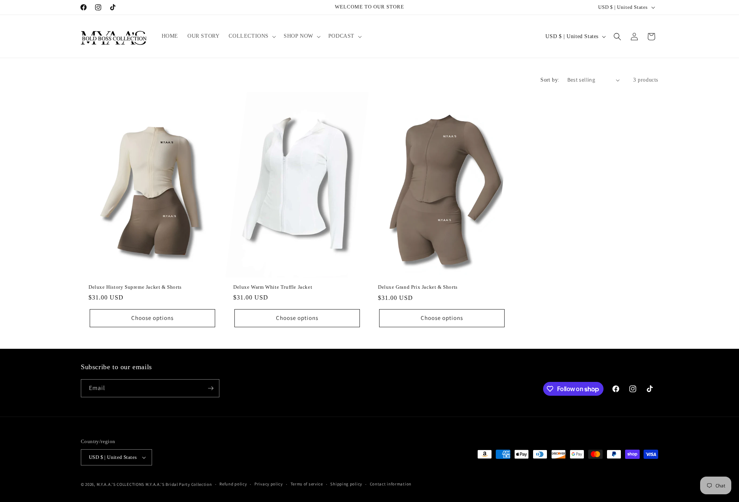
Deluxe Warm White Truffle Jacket (272, 287)
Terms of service (307, 484)
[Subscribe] (210, 388)
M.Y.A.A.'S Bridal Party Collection (178, 484)
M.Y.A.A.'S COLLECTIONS (120, 484)
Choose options (152, 317)
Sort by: (549, 80)
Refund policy (233, 484)
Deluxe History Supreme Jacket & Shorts (135, 287)
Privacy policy (268, 484)
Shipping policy (346, 484)
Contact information (390, 484)
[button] (251, 36)
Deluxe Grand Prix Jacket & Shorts (418, 287)
